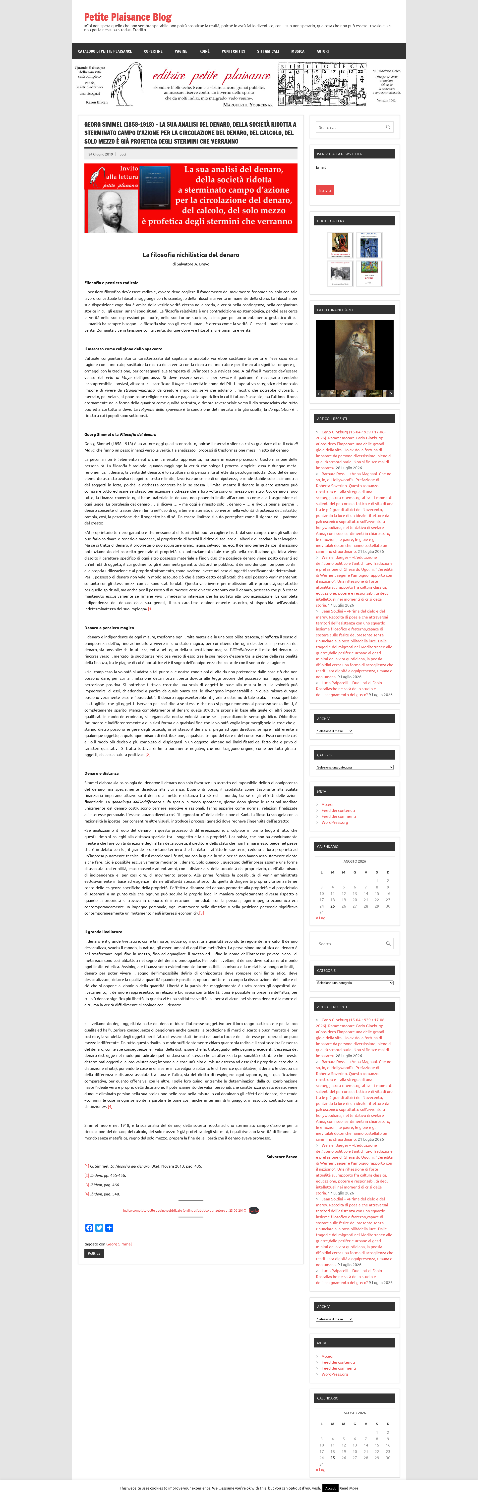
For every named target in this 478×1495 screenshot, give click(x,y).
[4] (110, 1106)
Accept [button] (330, 1488)
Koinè (204, 51)
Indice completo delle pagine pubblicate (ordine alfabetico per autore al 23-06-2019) (184, 1210)
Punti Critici (233, 51)
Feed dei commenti (339, 816)
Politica (94, 1253)
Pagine (181, 51)
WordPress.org (335, 822)
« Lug (320, 917)
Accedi (327, 804)
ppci (123, 154)
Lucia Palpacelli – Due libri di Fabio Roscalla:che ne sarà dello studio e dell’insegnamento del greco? (349, 688)
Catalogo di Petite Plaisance (105, 51)
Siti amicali (268, 51)
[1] (150, 608)
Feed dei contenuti (338, 810)
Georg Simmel (119, 1243)
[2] (148, 754)
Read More (348, 1488)
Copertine (153, 51)
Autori (323, 51)
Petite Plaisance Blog (127, 17)
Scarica (254, 1210)
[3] (201, 912)
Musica (297, 51)
